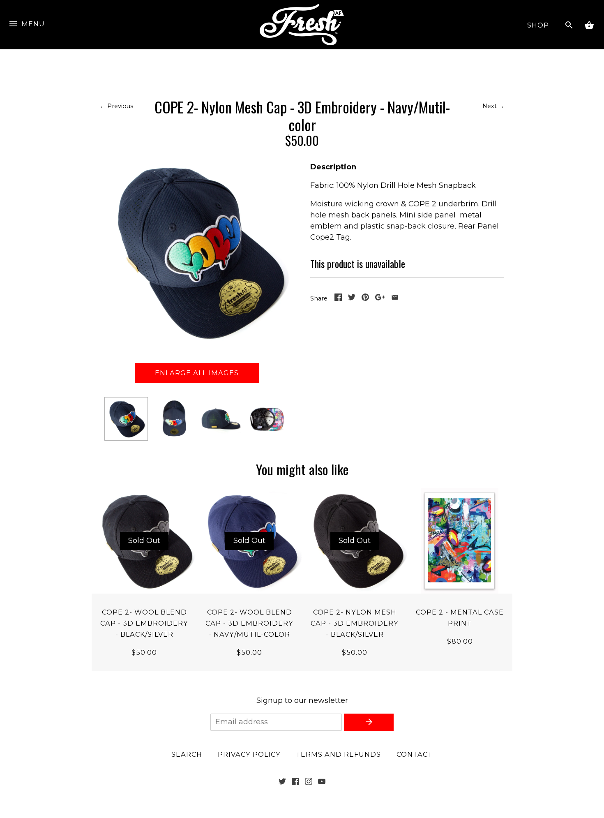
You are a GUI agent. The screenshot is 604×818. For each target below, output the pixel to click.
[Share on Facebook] (338, 298)
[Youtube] (321, 783)
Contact (415, 754)
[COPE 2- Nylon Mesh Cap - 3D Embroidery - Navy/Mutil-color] (126, 419)
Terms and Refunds (338, 754)
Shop (538, 25)
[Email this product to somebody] (395, 298)
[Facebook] (295, 783)
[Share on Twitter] (351, 298)
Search (186, 754)
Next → (493, 106)
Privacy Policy (249, 754)
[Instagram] (308, 783)
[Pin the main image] (365, 298)
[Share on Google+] (380, 298)
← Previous (116, 106)
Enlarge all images (197, 373)
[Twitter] (282, 783)
